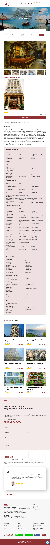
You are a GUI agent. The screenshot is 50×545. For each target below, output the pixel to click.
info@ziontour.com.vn (10, 513)
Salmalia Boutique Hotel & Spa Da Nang (13, 388)
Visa (4, 529)
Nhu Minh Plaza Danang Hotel (35, 363)
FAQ (34, 510)
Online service (20, 534)
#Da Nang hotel (6, 111)
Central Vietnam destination (38, 523)
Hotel (5, 528)
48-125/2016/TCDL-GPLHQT (24, 508)
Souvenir (20, 526)
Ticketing (5, 526)
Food (19, 523)
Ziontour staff (35, 507)
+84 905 (22, 517)
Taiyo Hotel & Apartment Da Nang (12, 340)
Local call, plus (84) (9, 535)
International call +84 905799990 (40, 3)
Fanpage (37, 534)
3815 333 (16, 511)
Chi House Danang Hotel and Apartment (35, 388)
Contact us (28, 3)
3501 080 (20, 511)
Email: (5, 513)
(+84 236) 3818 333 (9, 511)
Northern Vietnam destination (38, 525)
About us (26, 3)
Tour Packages (7, 523)
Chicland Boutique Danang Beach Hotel (34, 340)
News (44, 534)
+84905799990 (12, 422)
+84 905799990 (23, 512)
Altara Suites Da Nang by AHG (13, 363)
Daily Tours (6, 525)
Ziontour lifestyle (36, 509)
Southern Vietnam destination (39, 526)
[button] (7, 494)
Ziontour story (35, 506)
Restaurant (20, 525)
